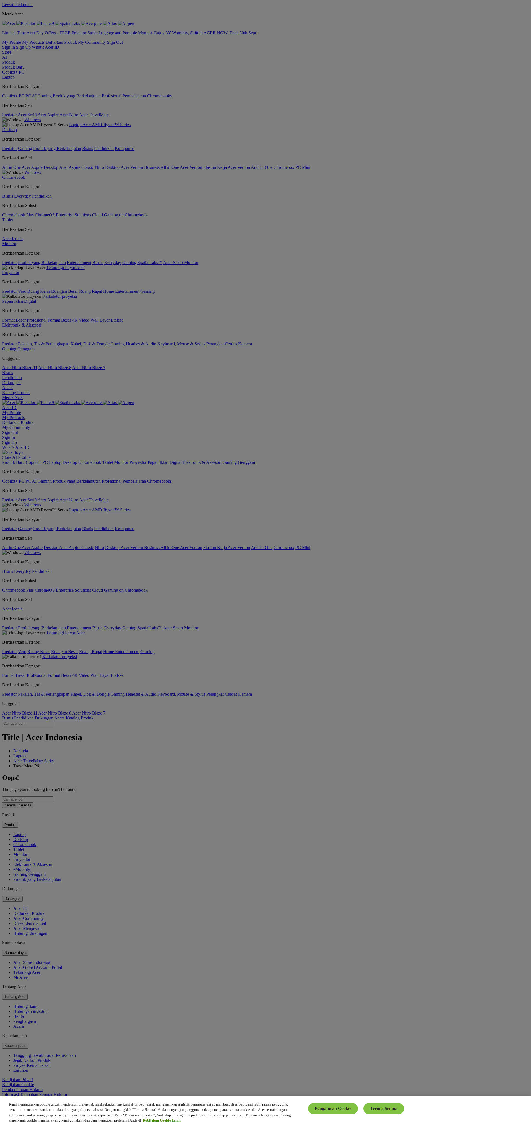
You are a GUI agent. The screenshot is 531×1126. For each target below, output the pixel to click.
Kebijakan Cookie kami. (162, 1120)
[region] (265, 1111)
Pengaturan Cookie (333, 1108)
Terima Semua (383, 1108)
